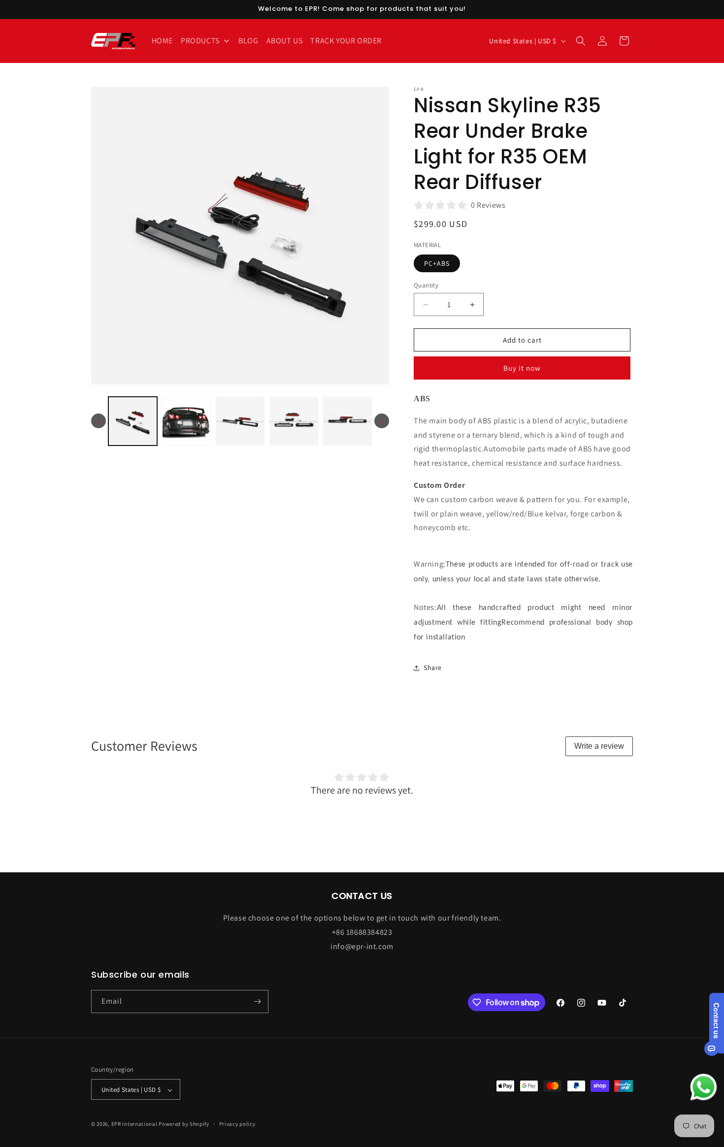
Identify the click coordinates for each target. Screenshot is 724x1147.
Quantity (426, 285)
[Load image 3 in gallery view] (240, 421)
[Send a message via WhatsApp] (703, 1087)
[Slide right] (381, 421)
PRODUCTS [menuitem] (200, 40)
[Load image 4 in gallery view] (293, 421)
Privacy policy (237, 1123)
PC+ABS (437, 263)
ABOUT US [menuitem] (284, 40)
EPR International (134, 1124)
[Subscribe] (257, 1001)
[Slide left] (98, 421)
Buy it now (522, 368)
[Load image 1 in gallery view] (132, 421)
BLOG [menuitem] (248, 40)
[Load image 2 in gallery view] (186, 421)
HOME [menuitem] (162, 40)
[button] (581, 41)
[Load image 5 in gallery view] (347, 421)
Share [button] (433, 667)
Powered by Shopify (184, 1124)
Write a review (599, 746)
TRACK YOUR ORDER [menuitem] (346, 40)
